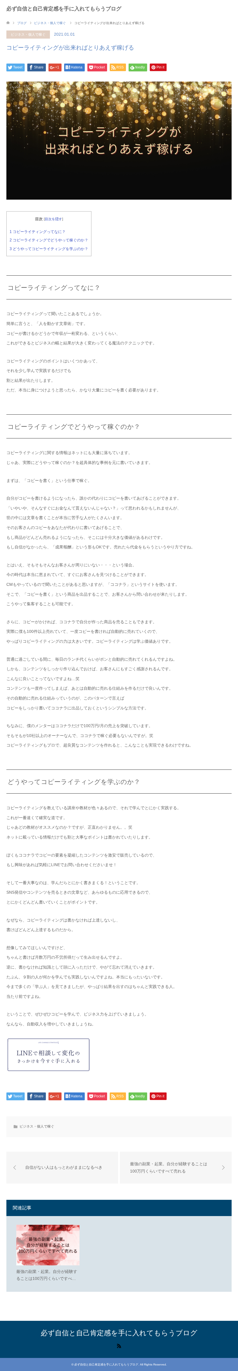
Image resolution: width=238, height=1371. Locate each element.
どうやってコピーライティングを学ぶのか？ (49, 249)
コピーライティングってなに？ (38, 232)
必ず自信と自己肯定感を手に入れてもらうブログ (63, 9)
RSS (119, 1345)
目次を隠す (53, 219)
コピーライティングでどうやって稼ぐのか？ (49, 240)
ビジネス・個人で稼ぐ (28, 34)
